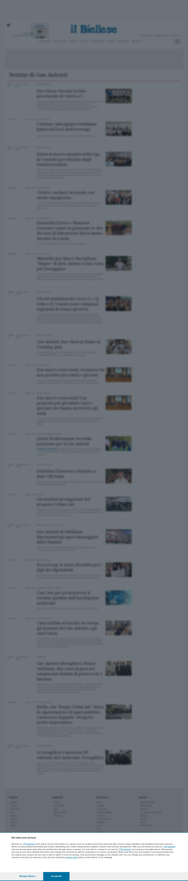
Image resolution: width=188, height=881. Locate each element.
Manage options (27, 876)
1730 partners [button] (28, 844)
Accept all (56, 876)
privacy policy (72, 857)
